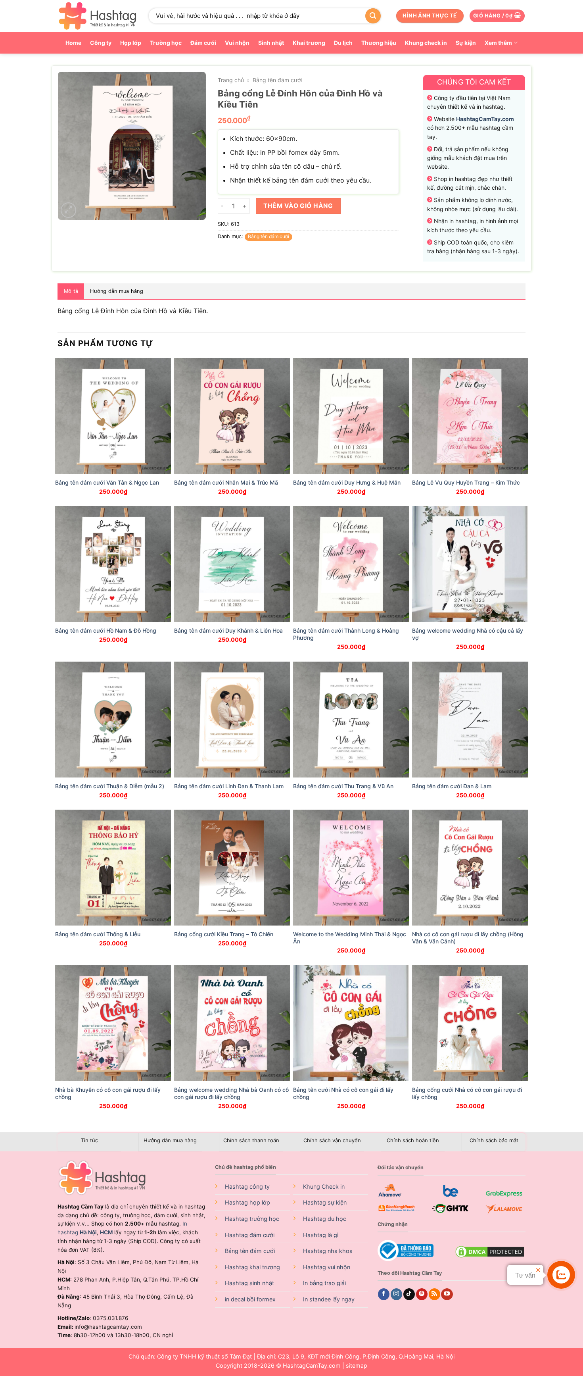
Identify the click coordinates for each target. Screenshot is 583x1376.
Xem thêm (498, 42)
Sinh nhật (271, 42)
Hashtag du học (324, 1218)
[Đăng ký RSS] (434, 1294)
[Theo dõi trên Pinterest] (422, 1294)
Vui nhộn (237, 42)
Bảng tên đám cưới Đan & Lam (451, 786)
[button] (497, 16)
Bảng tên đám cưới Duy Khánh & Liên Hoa (228, 630)
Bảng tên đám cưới (277, 80)
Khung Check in (324, 1186)
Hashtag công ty (247, 1186)
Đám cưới (203, 42)
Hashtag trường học (252, 1218)
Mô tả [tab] (71, 291)
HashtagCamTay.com (312, 1365)
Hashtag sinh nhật (249, 1283)
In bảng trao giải (324, 1283)
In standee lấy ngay (329, 1299)
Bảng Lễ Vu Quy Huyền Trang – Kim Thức (466, 482)
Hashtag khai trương (252, 1267)
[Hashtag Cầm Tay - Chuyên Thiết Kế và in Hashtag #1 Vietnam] (97, 16)
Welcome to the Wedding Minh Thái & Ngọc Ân (349, 938)
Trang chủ (231, 80)
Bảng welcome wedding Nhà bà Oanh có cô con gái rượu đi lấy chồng (231, 1093)
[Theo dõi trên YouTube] (447, 1294)
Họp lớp (130, 42)
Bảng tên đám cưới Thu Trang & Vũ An (343, 786)
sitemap (356, 1365)
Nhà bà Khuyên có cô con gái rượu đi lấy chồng (108, 1093)
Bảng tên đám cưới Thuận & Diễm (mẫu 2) (109, 786)
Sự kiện (466, 42)
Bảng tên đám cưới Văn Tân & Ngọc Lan (107, 482)
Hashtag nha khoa (328, 1250)
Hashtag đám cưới (249, 1235)
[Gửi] (372, 15)
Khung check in (426, 42)
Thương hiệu (378, 42)
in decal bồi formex (250, 1299)
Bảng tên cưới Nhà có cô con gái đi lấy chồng (343, 1093)
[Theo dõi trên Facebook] (383, 1294)
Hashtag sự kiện (325, 1202)
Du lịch (343, 42)
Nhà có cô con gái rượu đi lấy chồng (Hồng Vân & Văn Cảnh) (468, 938)
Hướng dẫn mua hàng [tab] (116, 291)
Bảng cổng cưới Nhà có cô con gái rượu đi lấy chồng (467, 1093)
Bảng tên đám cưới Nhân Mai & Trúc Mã (226, 482)
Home (73, 42)
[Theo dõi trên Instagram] (396, 1294)
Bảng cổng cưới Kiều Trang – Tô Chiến (223, 934)
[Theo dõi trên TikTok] (409, 1294)
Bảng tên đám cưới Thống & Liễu (97, 934)
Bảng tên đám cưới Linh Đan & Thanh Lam (229, 786)
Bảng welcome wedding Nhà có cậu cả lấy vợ (467, 634)
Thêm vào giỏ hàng (298, 206)
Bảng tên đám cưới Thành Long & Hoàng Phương (346, 634)
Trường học (166, 42)
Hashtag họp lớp (247, 1202)
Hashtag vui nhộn (326, 1267)
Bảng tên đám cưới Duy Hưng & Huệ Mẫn (347, 482)
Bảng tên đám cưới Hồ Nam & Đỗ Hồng (105, 630)
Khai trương (309, 42)
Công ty (100, 42)
